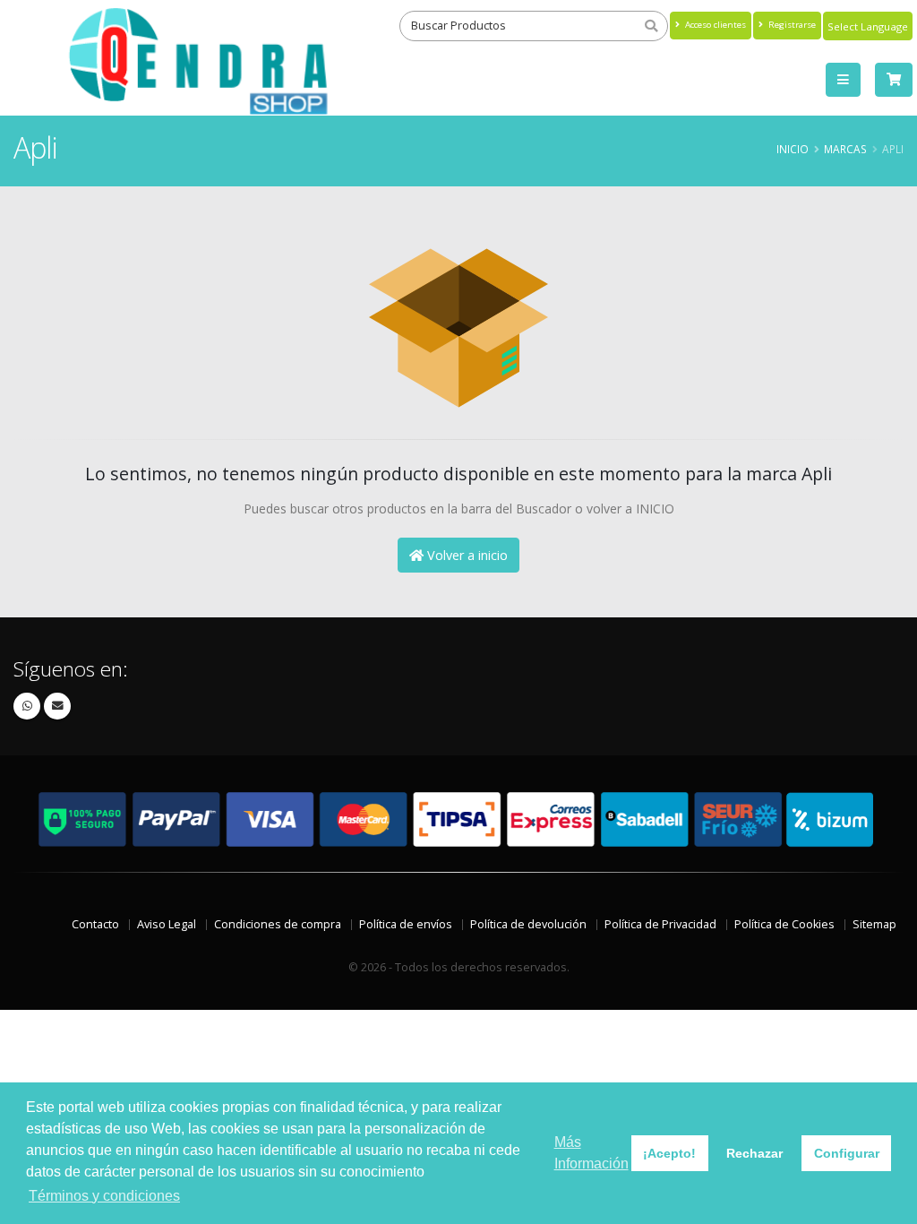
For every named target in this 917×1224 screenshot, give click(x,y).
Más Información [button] (591, 1152)
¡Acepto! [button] (669, 1153)
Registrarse (791, 24)
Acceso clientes (714, 24)
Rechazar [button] (754, 1153)
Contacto (95, 924)
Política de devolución (528, 924)
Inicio (792, 149)
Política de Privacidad (660, 924)
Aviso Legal (166, 924)
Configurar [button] (846, 1153)
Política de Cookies (784, 924)
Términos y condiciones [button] (104, 1195)
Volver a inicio (466, 555)
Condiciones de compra (277, 924)
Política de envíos (405, 924)
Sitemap (874, 924)
